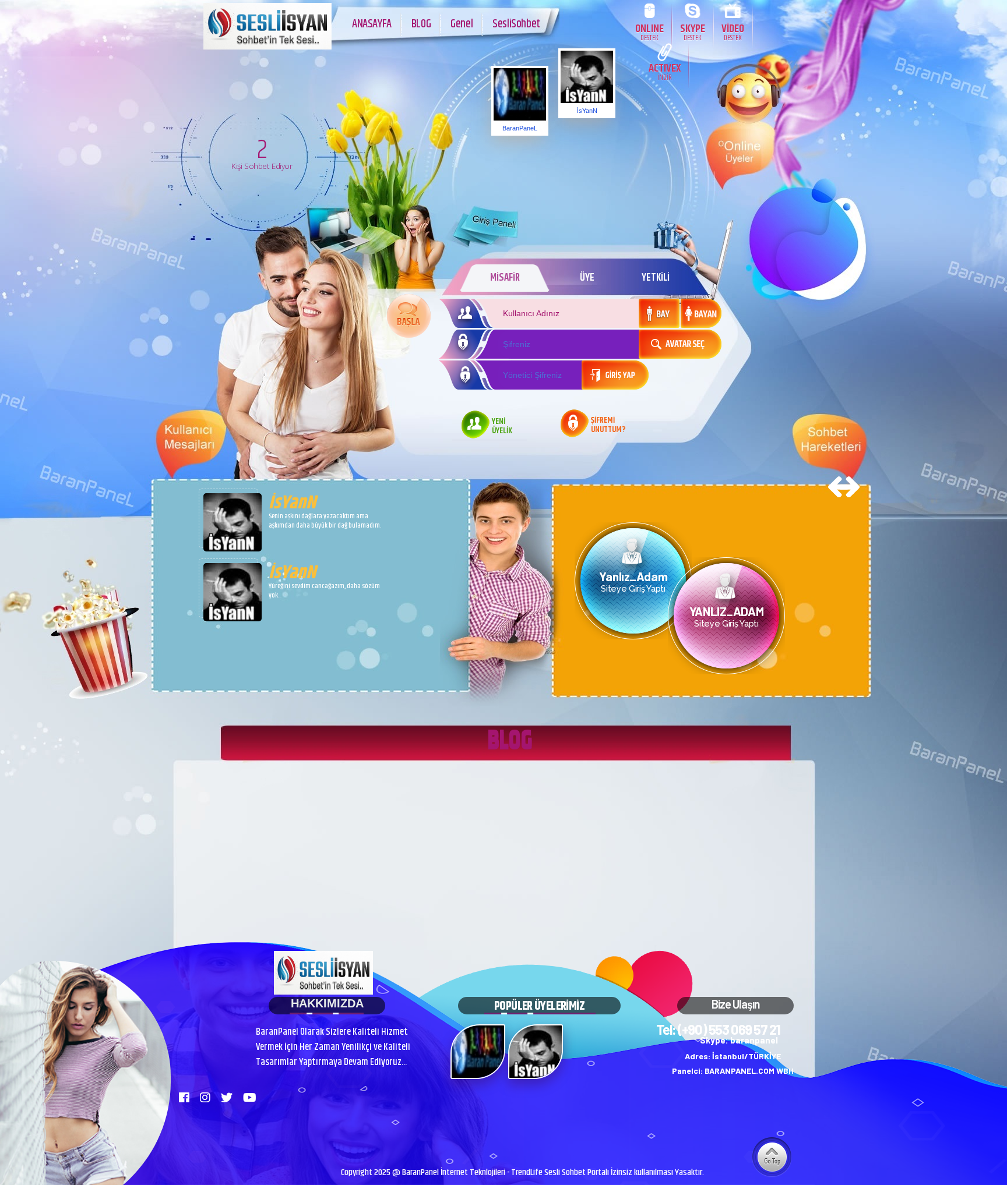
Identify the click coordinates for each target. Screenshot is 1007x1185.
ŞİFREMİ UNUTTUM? (608, 425)
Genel (461, 24)
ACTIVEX (665, 71)
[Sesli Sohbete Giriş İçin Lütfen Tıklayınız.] (409, 316)
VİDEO (732, 31)
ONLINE (649, 31)
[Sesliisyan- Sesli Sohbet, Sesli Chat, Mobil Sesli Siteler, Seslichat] (267, 47)
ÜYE (587, 277)
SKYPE (692, 31)
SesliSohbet (516, 24)
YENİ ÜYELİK (502, 427)
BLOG (421, 24)
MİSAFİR (505, 277)
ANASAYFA (372, 24)
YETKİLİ (656, 277)
